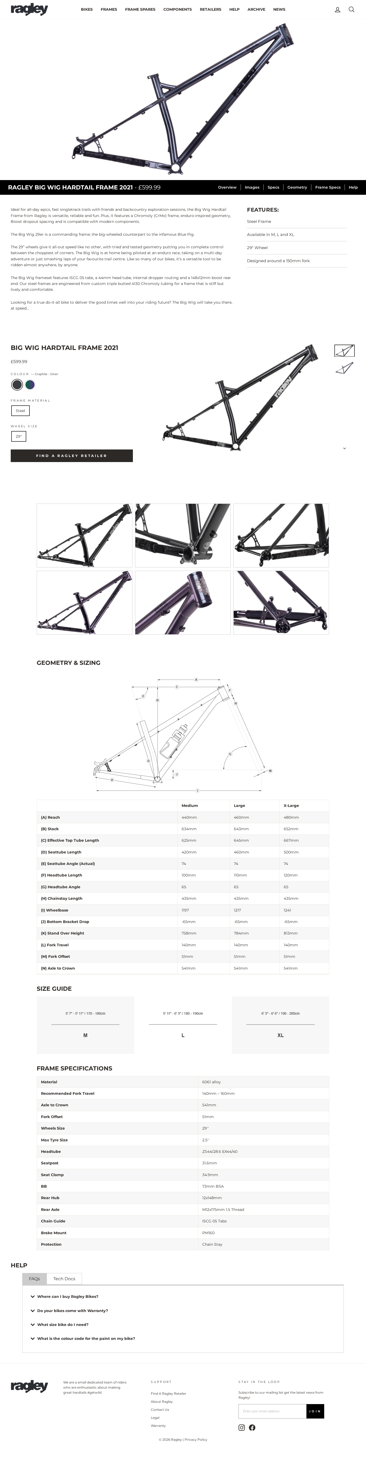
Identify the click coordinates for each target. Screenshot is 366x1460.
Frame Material (30, 400)
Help (353, 187)
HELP (234, 9)
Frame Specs (328, 187)
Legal (155, 1418)
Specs (273, 187)
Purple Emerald (30, 384)
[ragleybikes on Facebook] (252, 1427)
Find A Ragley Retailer (168, 1394)
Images (252, 187)
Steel (20, 410)
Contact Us (160, 1410)
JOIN (315, 1411)
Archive (256, 9)
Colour (34, 374)
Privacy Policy (196, 1440)
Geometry (297, 187)
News (279, 9)
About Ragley (162, 1402)
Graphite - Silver (17, 384)
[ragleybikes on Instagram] (241, 1427)
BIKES (87, 9)
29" (19, 436)
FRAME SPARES (140, 9)
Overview (227, 187)
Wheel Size (24, 426)
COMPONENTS (177, 9)
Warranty (158, 1426)
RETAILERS (210, 9)
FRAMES (109, 9)
